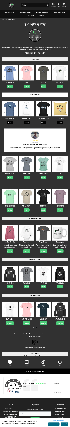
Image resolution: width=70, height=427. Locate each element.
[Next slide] (65, 239)
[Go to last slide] (5, 239)
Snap (60, 366)
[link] (33, 386)
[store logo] (11, 5)
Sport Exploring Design (10, 19)
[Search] (47, 5)
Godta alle (64, 424)
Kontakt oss (60, 417)
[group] (10, 76)
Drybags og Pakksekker (25, 12)
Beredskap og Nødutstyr (42, 12)
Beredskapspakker (9, 12)
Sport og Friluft (30, 15)
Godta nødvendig (53, 424)
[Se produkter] (10, 72)
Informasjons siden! (60, 411)
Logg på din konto (59, 414)
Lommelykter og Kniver (59, 12)
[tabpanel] (10, 313)
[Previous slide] (5, 76)
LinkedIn (27, 366)
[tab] (34, 328)
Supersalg (41, 15)
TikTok (43, 366)
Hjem (3, 19)
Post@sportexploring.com (10, 414)
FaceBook (10, 366)
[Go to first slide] (65, 76)
